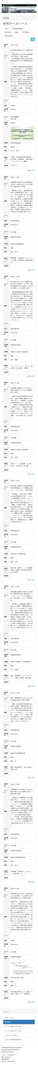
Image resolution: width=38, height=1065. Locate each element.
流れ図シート (14, 165)
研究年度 (8, 32)
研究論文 (13, 109)
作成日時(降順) (17, 28)
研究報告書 (14, 225)
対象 (16, 32)
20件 (6, 28)
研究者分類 (8, 36)
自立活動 (25, 32)
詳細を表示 (31, 170)
